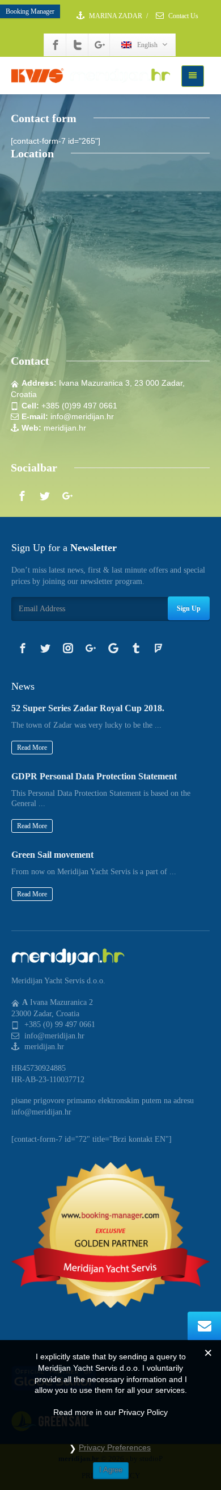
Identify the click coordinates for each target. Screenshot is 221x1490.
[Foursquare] (158, 648)
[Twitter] (77, 45)
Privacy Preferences (115, 1447)
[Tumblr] (136, 648)
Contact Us (182, 16)
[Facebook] (55, 45)
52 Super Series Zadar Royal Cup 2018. (87, 708)
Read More (32, 748)
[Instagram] (68, 648)
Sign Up (189, 608)
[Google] (113, 648)
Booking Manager (30, 11)
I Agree (110, 1470)
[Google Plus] (99, 45)
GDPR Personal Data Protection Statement (94, 776)
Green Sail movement (52, 854)
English (147, 45)
